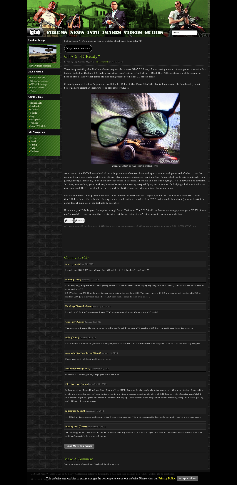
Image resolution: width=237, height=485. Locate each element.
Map (32, 116)
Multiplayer (35, 119)
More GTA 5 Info (38, 126)
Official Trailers (37, 87)
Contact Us (35, 138)
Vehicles (34, 123)
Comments (102, 62)
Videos (33, 91)
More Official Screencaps (40, 65)
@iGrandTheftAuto (79, 48)
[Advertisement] (135, 238)
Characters (35, 109)
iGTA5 (70, 220)
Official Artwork (37, 77)
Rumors (81, 220)
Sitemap (33, 144)
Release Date (36, 103)
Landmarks (35, 106)
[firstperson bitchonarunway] (42, 62)
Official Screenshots (39, 81)
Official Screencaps (38, 84)
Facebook (34, 151)
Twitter (33, 148)
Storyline (34, 113)
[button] (79, 446)
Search (33, 141)
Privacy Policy (166, 478)
